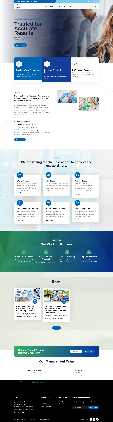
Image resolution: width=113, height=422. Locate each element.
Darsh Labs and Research (30, 419)
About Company (46, 401)
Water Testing (23, 181)
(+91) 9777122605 (19, 412)
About (63, 6)
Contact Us (19, 40)
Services (44, 403)
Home (45, 6)
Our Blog (60, 401)
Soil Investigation (82, 209)
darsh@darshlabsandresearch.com (24, 409)
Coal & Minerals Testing (27, 209)
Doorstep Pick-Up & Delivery (52, 71)
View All (56, 328)
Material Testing (81, 181)
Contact (70, 6)
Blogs (58, 6)
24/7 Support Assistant (82, 70)
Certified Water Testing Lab (28, 70)
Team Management (47, 406)
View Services (76, 351)
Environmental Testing (55, 209)
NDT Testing (51, 181)
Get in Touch (20, 140)
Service (51, 6)
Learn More (20, 192)
